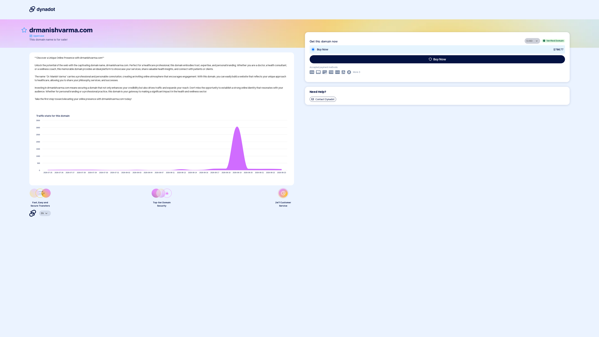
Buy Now (439, 59)
